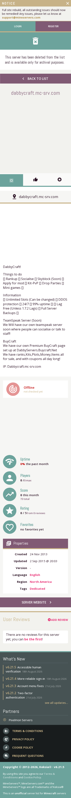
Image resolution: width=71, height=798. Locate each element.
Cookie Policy (32, 777)
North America (41, 582)
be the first (33, 639)
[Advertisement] (35, 133)
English (35, 575)
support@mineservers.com (21, 17)
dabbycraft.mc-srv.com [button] (38, 196)
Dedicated (37, 589)
